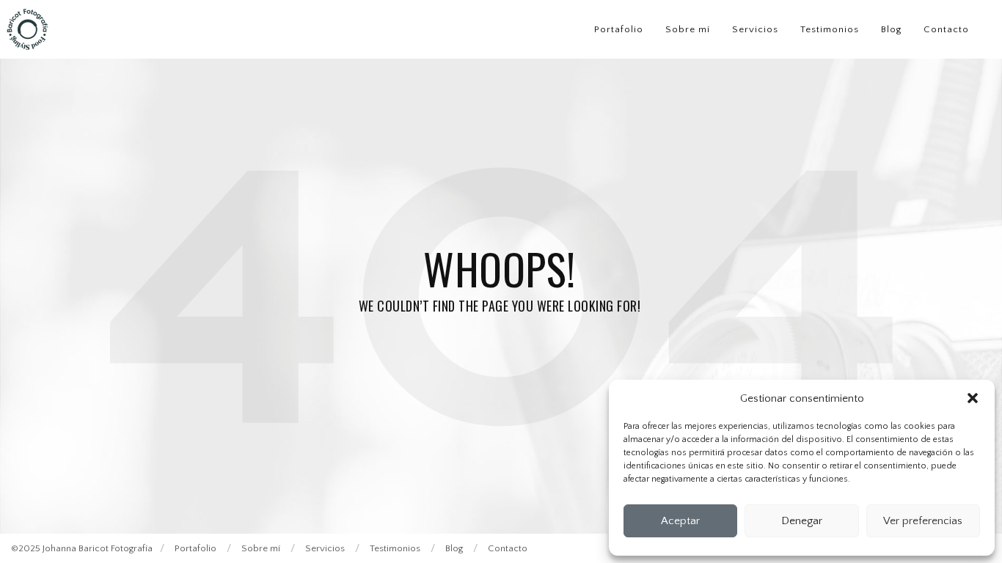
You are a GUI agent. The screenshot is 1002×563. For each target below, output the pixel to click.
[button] (972, 398)
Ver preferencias (922, 521)
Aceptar (680, 521)
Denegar (801, 521)
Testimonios (829, 29)
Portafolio (618, 29)
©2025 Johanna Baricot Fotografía (82, 548)
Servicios (755, 29)
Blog (891, 29)
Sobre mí (687, 29)
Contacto (946, 29)
